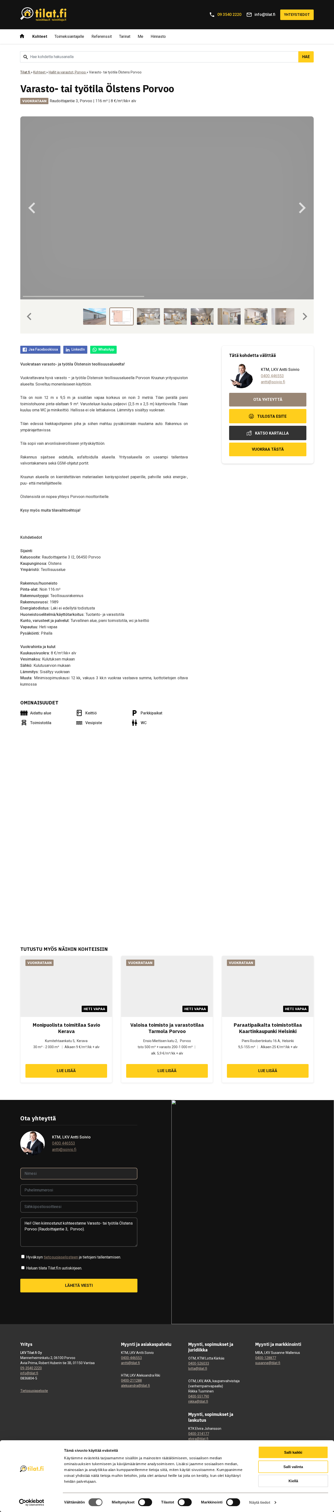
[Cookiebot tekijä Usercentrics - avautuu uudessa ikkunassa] (31, 1502)
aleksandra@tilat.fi (135, 1386)
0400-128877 (265, 1358)
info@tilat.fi (29, 1373)
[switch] (145, 1502)
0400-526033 (198, 1363)
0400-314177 (198, 1434)
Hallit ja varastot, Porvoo (68, 72)
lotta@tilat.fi (197, 1368)
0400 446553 (272, 376)
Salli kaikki (293, 1452)
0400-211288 (131, 1380)
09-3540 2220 (31, 1368)
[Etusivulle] (22, 36)
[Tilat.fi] (43, 14)
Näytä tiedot (259, 1502)
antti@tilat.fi (130, 1363)
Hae (306, 56)
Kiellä (293, 1481)
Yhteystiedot (297, 15)
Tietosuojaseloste (34, 1391)
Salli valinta (293, 1467)
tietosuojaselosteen (61, 1257)
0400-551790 (198, 1396)
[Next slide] (301, 208)
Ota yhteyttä (267, 399)
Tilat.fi (25, 72)
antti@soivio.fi (273, 382)
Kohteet (39, 72)
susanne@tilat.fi (267, 1363)
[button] (96, 316)
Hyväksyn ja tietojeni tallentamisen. (73, 1257)
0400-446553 (131, 1358)
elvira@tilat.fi (198, 1439)
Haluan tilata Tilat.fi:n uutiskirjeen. (54, 1268)
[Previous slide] (32, 208)
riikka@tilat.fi (198, 1401)
